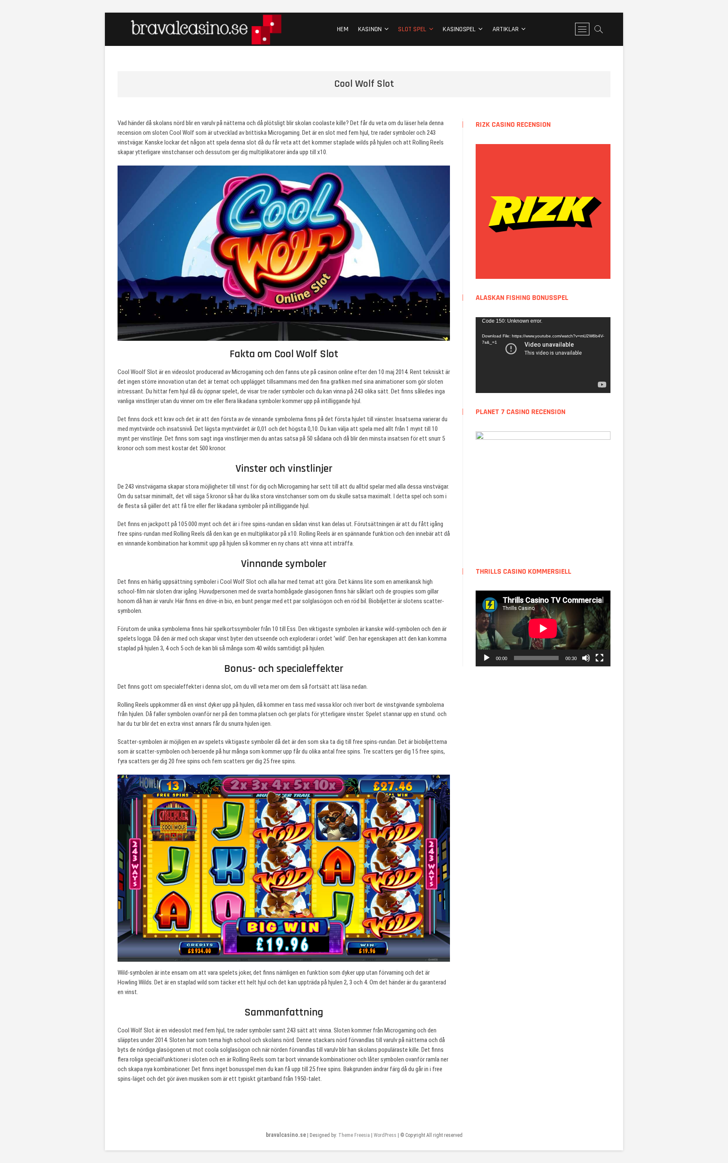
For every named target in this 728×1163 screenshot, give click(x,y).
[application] (543, 355)
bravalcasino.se (286, 1134)
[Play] (486, 658)
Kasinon (370, 29)
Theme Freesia (354, 1135)
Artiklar (505, 29)
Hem (342, 29)
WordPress (385, 1135)
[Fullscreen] (599, 658)
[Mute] (586, 658)
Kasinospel (459, 29)
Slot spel (412, 29)
